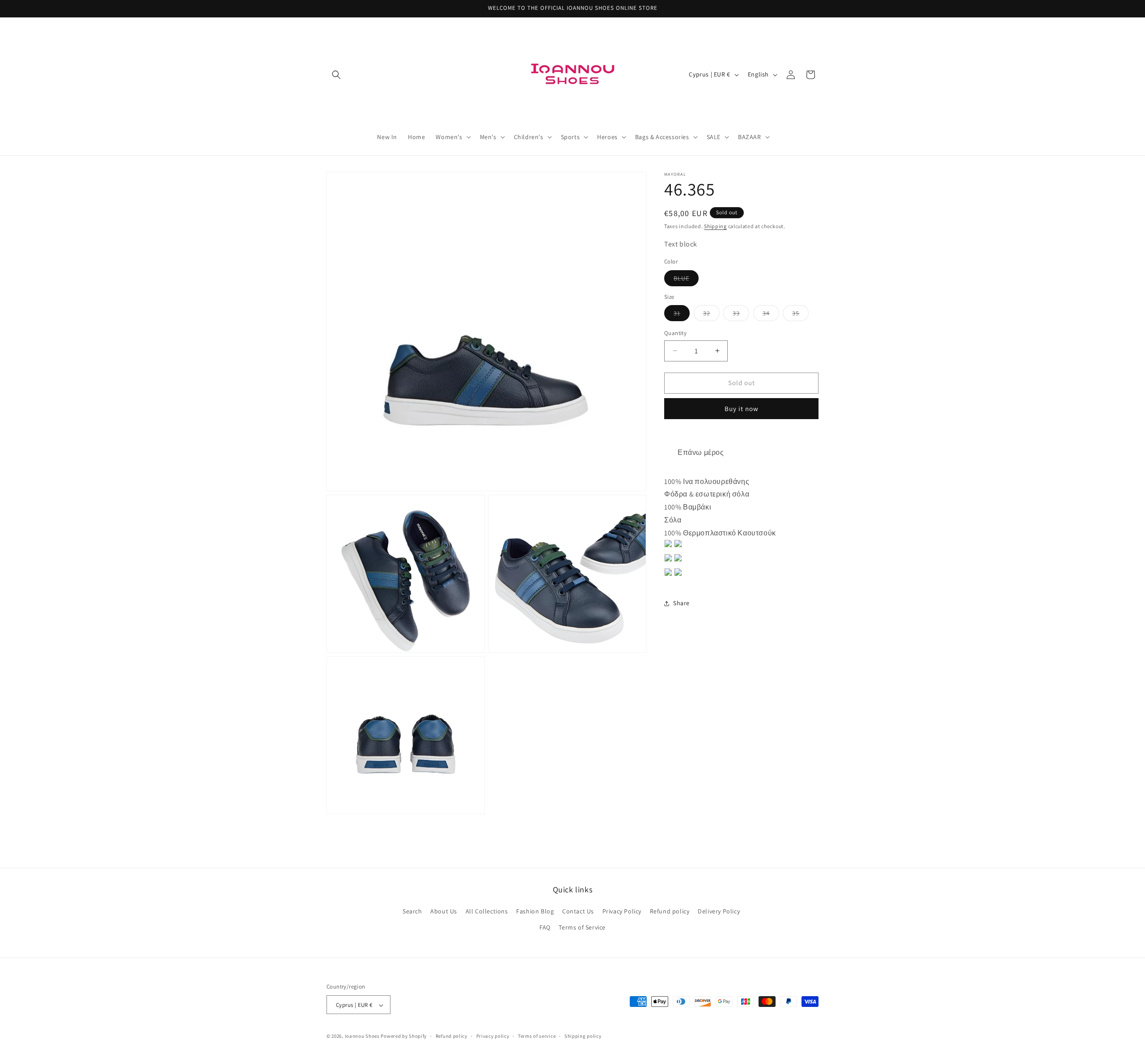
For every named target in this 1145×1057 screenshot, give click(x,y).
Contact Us (578, 912)
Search (412, 912)
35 (800, 315)
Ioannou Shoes (362, 1036)
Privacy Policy (621, 912)
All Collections (487, 912)
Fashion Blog (535, 912)
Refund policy (670, 912)
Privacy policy (492, 1036)
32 (711, 315)
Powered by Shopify (404, 1036)
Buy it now (742, 408)
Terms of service (537, 1036)
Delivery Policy (719, 912)
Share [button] (681, 603)
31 (682, 315)
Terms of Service (582, 927)
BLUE (686, 279)
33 (741, 315)
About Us (443, 912)
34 (771, 315)
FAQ (545, 927)
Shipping (715, 226)
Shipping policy (583, 1036)
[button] (336, 75)
